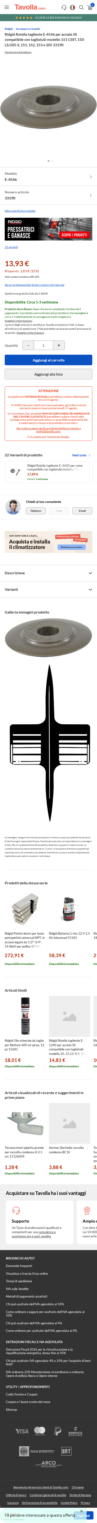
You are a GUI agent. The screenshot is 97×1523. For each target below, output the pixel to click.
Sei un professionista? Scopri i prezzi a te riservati (34, 285)
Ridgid (9, 29)
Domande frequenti (19, 1266)
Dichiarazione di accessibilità (39, 1502)
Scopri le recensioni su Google (58, 17)
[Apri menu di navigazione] (6, 7)
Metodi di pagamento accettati (26, 1296)
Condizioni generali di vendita (48, 1495)
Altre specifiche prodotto (20, 211)
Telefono (35, 511)
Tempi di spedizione (19, 1281)
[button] (48, 161)
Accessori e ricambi (28, 29)
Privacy (85, 1502)
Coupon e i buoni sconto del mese (28, 1402)
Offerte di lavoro (16, 1495)
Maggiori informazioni (18, 320)
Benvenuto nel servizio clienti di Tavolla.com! (41, 1487)
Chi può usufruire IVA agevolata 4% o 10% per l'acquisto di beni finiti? (48, 1362)
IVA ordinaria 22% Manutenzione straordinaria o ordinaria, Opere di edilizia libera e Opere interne (45, 1374)
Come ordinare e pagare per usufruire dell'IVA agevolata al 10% (45, 1313)
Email (82, 511)
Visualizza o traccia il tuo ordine (27, 1273)
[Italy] (72, 7)
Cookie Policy (69, 1502)
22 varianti (11, 247)
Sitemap (11, 1409)
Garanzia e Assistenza (18, 52)
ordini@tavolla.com (48, 431)
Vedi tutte (79, 455)
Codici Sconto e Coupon (21, 1394)
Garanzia (13, 1502)
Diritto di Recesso (80, 1495)
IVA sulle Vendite (17, 1289)
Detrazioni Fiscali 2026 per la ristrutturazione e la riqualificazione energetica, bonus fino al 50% (39, 1351)
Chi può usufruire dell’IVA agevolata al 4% (34, 1323)
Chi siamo (78, 1487)
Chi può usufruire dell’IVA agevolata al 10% (35, 1304)
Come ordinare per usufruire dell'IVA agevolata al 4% (41, 1331)
